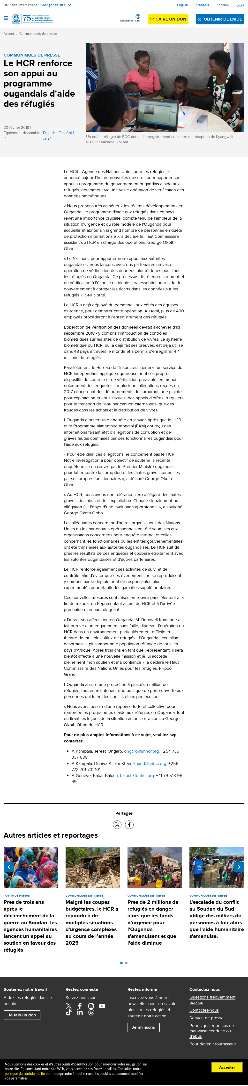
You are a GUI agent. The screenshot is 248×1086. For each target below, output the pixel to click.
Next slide (239, 867)
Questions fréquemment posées (212, 999)
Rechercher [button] (126, 20)
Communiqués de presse (38, 33)
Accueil (9, 33)
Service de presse (206, 1018)
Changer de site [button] (52, 4)
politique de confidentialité (25, 1074)
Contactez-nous (204, 1010)
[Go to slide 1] (122, 964)
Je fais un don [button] (22, 1015)
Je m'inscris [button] (143, 1027)
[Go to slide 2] (127, 964)
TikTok (69, 1012)
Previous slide (9, 867)
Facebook (80, 1006)
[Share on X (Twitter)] (117, 824)
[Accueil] (28, 19)
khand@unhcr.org (149, 763)
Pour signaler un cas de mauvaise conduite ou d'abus (211, 1031)
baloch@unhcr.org (137, 775)
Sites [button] (138, 20)
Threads (91, 1012)
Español (223, 4)
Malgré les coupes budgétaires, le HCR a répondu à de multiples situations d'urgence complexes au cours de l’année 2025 (92, 922)
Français (202, 4)
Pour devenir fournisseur (212, 1044)
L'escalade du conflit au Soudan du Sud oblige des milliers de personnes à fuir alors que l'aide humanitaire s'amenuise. (216, 919)
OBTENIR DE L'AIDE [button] (223, 19)
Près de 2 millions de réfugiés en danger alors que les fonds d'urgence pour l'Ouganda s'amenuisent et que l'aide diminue (153, 922)
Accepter (227, 1067)
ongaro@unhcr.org (141, 751)
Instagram (91, 1006)
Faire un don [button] (171, 19)
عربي (240, 4)
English (182, 4)
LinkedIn (80, 1012)
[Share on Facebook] (129, 824)
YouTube (102, 1006)
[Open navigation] (6, 18)
